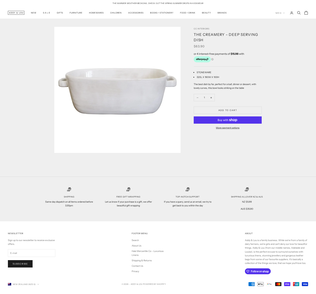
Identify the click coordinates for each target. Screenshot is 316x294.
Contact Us (137, 265)
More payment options (227, 127)
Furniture (76, 13)
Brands (222, 13)
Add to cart (227, 110)
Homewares (96, 13)
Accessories (136, 13)
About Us (136, 245)
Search (135, 240)
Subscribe (20, 263)
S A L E (46, 13)
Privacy (135, 271)
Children (116, 13)
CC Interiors (201, 28)
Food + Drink (187, 13)
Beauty (206, 13)
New (33, 13)
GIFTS (60, 13)
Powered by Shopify (154, 284)
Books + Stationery (161, 13)
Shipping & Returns (142, 260)
